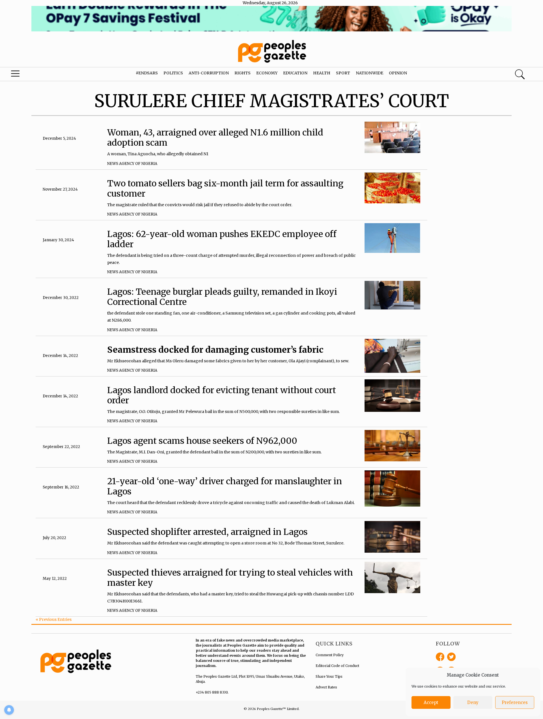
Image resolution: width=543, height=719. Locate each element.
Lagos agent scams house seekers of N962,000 (202, 440)
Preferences (515, 702)
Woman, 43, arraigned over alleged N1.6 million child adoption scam (215, 137)
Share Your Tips (329, 676)
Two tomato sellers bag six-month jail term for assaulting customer (225, 188)
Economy (266, 73)
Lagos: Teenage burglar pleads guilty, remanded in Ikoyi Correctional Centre (222, 296)
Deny (473, 702)
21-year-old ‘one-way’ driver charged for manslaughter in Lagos (224, 486)
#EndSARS (147, 73)
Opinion (398, 73)
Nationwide (369, 73)
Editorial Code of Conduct (337, 666)
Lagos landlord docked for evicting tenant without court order (221, 395)
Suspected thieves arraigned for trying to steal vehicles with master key (230, 577)
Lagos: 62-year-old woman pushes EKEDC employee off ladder (222, 239)
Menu (29, 75)
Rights (242, 73)
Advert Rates (326, 687)
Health (321, 73)
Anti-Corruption (209, 73)
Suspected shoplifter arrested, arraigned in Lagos (207, 531)
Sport (343, 73)
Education (295, 73)
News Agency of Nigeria (132, 163)
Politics (173, 73)
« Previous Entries (54, 619)
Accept (431, 702)
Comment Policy (330, 655)
